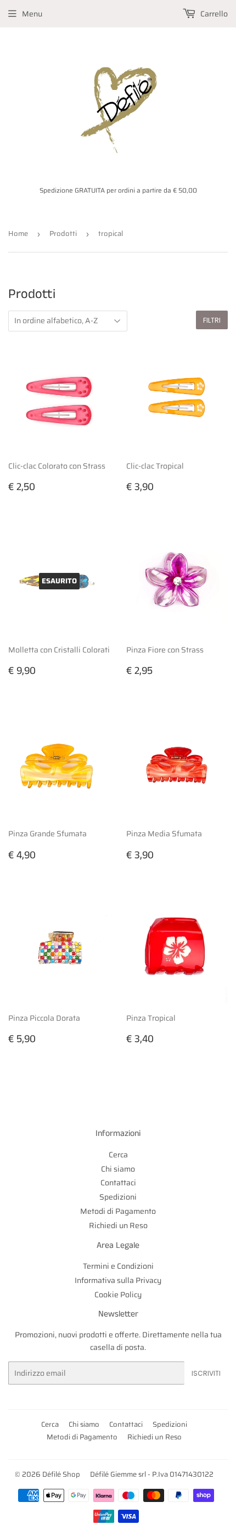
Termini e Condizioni (118, 1266)
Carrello (213, 14)
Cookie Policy (118, 1295)
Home (18, 233)
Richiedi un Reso (118, 1225)
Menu (32, 14)
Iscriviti (206, 1373)
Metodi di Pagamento (118, 1211)
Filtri (212, 320)
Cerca (118, 1155)
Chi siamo (118, 1169)
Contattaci (118, 1183)
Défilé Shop (61, 1474)
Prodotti (63, 233)
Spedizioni (118, 1197)
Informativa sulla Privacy (118, 1280)
